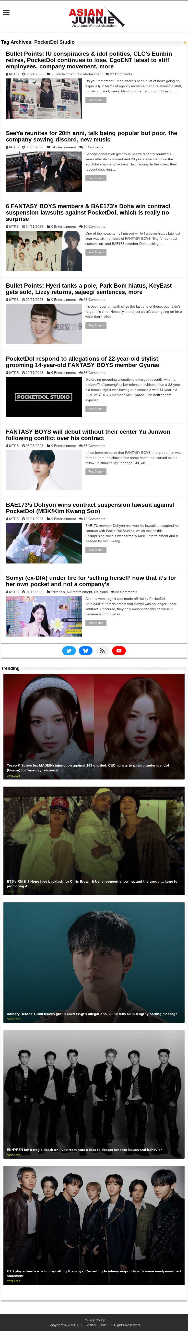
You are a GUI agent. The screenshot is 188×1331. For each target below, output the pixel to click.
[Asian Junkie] (94, 16)
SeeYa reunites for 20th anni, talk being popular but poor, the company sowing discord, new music (91, 136)
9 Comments (93, 147)
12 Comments (94, 519)
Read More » (96, 100)
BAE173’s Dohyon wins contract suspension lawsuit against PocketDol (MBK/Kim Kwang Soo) (90, 507)
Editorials (58, 592)
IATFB (14, 74)
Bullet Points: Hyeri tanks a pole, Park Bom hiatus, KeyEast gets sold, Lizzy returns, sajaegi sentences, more (89, 288)
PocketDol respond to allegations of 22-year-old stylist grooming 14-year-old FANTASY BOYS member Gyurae (82, 361)
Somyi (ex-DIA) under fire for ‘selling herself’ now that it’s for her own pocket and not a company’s (91, 580)
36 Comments (94, 373)
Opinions (101, 592)
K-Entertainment (90, 74)
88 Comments (126, 592)
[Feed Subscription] (185, 43)
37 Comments (121, 74)
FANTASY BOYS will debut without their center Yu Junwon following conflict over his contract (88, 434)
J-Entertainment (63, 74)
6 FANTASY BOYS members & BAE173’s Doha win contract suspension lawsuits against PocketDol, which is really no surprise (88, 212)
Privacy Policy (94, 1320)
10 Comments (94, 226)
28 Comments (94, 300)
